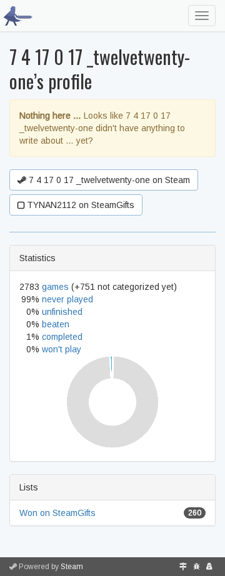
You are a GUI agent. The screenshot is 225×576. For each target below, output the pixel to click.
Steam (72, 566)
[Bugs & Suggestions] (196, 566)
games (55, 287)
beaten (55, 324)
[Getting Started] (183, 566)
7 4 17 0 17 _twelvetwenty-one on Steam (108, 180)
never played (67, 299)
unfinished (62, 312)
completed (62, 337)
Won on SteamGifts (57, 513)
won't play (61, 349)
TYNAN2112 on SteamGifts (79, 205)
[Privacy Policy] (209, 566)
